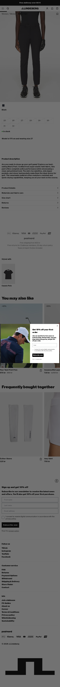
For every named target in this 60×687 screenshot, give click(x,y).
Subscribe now (38, 355)
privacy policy (39, 359)
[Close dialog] (57, 325)
